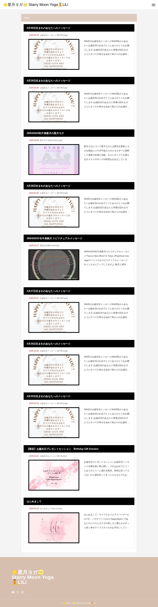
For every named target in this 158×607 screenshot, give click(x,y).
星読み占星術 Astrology (49, 245)
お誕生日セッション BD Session (53, 456)
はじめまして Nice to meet (51, 509)
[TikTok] (27, 592)
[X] (17, 592)
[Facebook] (13, 592)
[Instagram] (22, 592)
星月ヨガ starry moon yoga (51, 140)
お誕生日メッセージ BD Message (54, 35)
